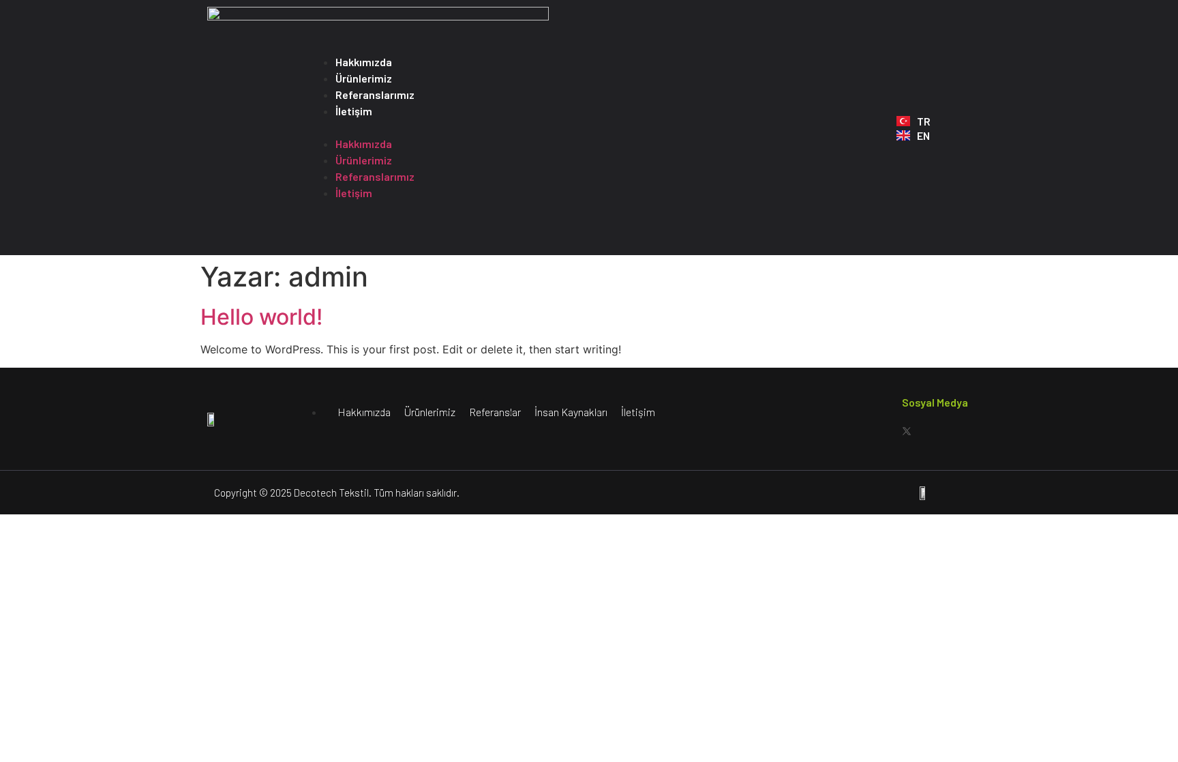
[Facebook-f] (854, 431)
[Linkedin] (958, 431)
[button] (595, 127)
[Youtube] (932, 431)
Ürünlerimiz (363, 78)
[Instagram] (880, 431)
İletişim (353, 110)
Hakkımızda (363, 61)
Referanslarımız (374, 94)
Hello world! (261, 317)
